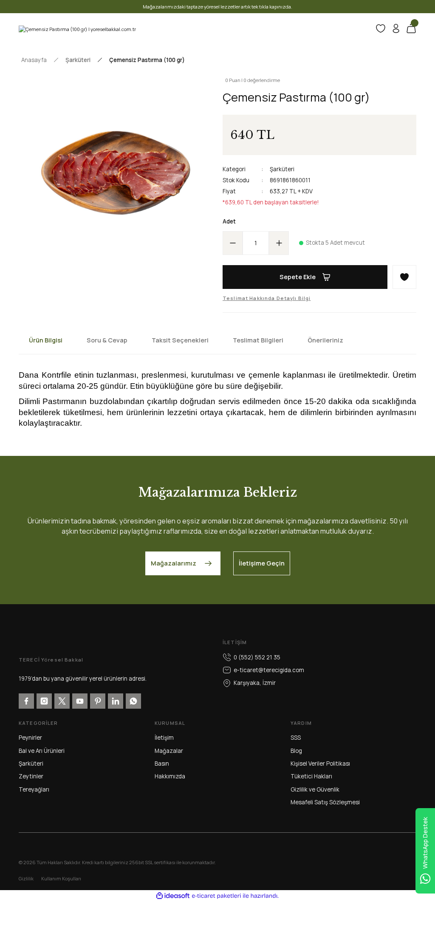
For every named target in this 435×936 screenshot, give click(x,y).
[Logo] (77, 28)
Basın (162, 763)
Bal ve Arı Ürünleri (42, 751)
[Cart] (411, 28)
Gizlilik (26, 878)
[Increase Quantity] (278, 243)
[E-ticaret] (216, 895)
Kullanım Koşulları (61, 878)
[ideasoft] (173, 896)
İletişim (164, 737)
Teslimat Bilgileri (258, 340)
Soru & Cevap (107, 340)
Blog (296, 751)
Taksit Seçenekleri (180, 340)
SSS (296, 737)
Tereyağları (34, 789)
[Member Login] (396, 28)
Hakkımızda (170, 776)
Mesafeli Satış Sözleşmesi (325, 802)
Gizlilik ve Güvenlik (315, 789)
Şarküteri (282, 169)
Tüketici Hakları (311, 776)
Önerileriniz (325, 340)
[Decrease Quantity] (233, 243)
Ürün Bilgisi (45, 340)
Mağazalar (169, 751)
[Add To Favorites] (404, 277)
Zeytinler (31, 776)
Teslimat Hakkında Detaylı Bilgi (267, 298)
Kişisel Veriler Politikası (320, 763)
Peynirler (30, 737)
